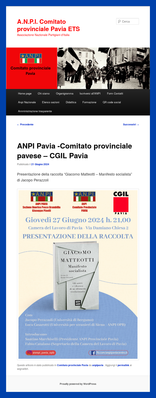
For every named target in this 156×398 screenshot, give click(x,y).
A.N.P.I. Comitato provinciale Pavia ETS (48, 25)
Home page (24, 93)
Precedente (25, 124)
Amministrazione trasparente (35, 111)
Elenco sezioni (50, 102)
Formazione (89, 102)
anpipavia (98, 365)
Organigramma (64, 93)
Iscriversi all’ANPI (90, 93)
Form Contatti (115, 93)
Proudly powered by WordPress (78, 384)
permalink (123, 365)
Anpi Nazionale (27, 102)
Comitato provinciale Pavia (72, 365)
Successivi (131, 124)
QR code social (112, 102)
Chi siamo (44, 93)
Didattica (71, 102)
